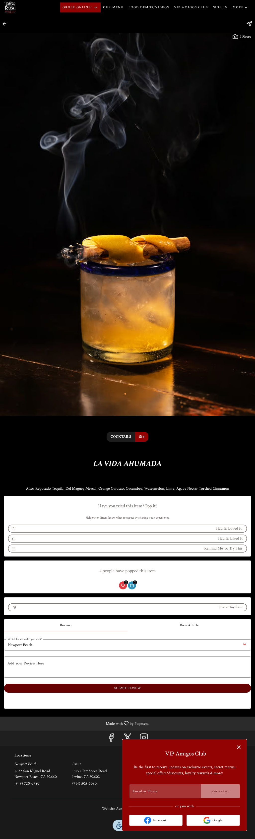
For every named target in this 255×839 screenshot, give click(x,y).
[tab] (66, 625)
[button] (80, 7)
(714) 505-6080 (84, 783)
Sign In (220, 7)
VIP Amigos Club (191, 7)
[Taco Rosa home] (26, 7)
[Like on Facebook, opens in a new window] (111, 739)
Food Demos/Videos (148, 7)
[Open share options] (249, 24)
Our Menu (113, 7)
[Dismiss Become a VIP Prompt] (239, 747)
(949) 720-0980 (26, 783)
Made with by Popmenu (76, 723)
